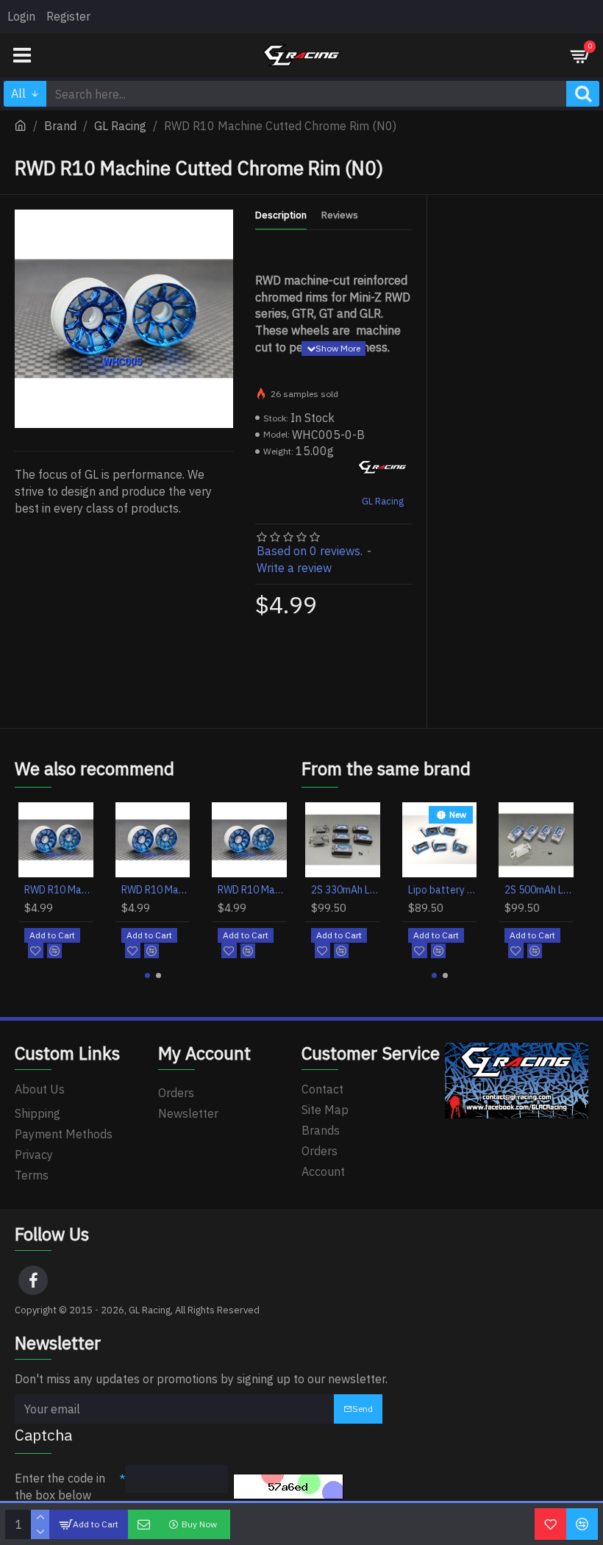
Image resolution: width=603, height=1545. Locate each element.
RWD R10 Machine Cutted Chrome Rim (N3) (252, 889)
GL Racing (120, 125)
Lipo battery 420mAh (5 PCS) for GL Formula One (442, 889)
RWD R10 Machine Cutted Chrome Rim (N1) (58, 889)
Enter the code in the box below (60, 1486)
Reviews (339, 215)
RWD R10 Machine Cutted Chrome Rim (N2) (155, 889)
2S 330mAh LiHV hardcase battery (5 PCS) (345, 889)
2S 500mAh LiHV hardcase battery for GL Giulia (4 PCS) (539, 889)
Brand (60, 125)
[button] (147, 975)
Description (281, 215)
